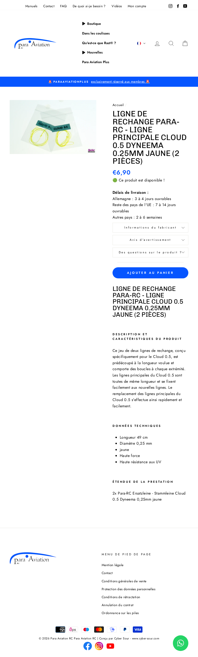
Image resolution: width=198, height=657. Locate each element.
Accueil (118, 104)
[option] (99, 81)
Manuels (31, 6)
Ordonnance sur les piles (120, 612)
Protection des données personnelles (128, 589)
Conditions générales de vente (124, 581)
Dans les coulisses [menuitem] (96, 33)
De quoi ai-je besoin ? (89, 6)
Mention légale (113, 565)
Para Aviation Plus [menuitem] (95, 62)
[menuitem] (91, 23)
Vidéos (117, 6)
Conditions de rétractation (121, 597)
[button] (141, 43)
